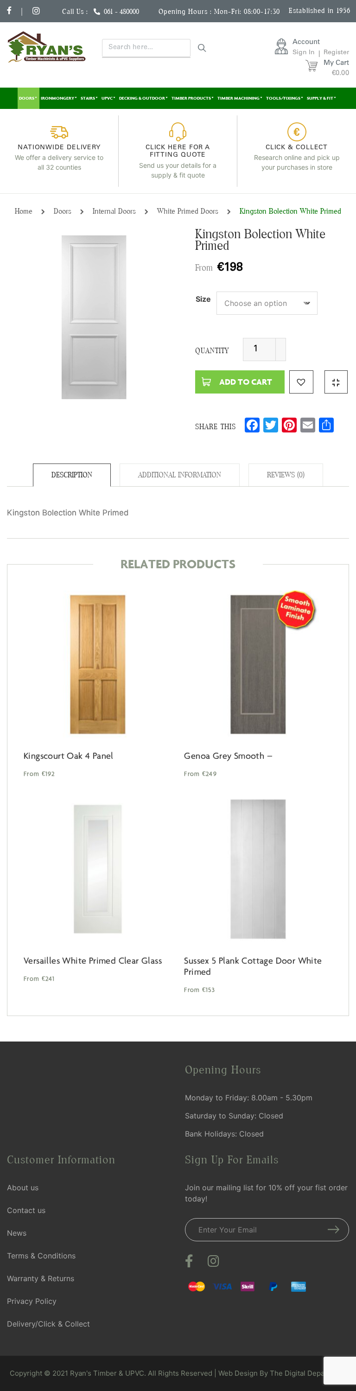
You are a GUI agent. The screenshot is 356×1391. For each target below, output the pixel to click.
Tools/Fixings (283, 98)
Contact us (26, 1210)
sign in (303, 53)
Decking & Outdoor (142, 98)
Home (23, 211)
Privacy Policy (32, 1301)
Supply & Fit (320, 98)
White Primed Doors (187, 211)
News (16, 1233)
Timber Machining (238, 98)
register (336, 53)
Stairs (88, 98)
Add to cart (245, 381)
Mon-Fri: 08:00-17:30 (247, 11)
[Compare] (336, 382)
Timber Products (191, 98)
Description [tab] (71, 474)
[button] (301, 382)
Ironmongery (57, 98)
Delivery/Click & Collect (48, 1323)
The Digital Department (308, 1373)
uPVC (107, 98)
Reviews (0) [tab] (286, 474)
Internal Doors (114, 211)
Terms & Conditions (41, 1255)
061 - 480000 (121, 11)
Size (203, 299)
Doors (26, 98)
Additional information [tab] (179, 474)
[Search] (202, 47)
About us (22, 1187)
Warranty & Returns (40, 1278)
